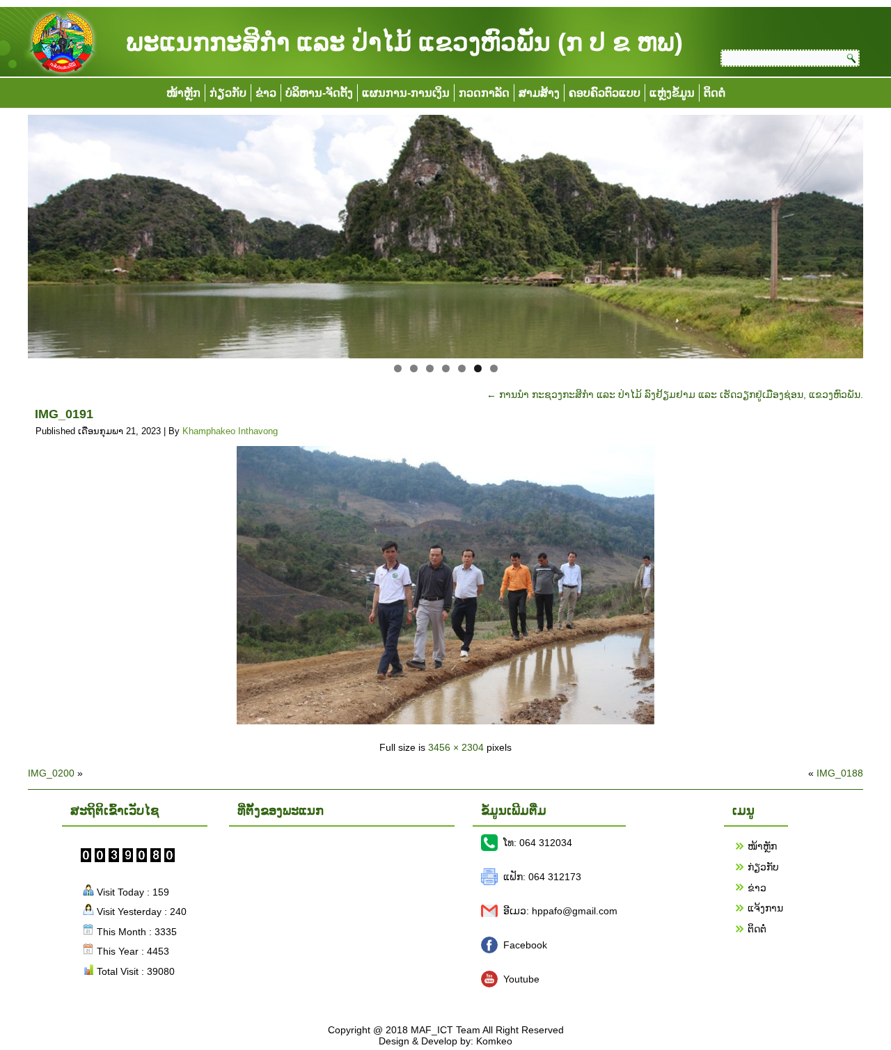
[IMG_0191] (445, 720)
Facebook (525, 944)
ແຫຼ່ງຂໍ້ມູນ (672, 93)
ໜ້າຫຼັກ (183, 93)
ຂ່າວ (265, 93)
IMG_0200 (51, 773)
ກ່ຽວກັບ (228, 93)
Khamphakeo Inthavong (230, 431)
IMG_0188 (840, 773)
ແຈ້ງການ (765, 908)
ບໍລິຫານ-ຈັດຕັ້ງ (319, 93)
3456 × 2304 (456, 747)
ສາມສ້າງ (539, 93)
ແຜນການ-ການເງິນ (406, 93)
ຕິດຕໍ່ (714, 93)
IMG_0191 (64, 414)
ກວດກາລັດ (484, 93)
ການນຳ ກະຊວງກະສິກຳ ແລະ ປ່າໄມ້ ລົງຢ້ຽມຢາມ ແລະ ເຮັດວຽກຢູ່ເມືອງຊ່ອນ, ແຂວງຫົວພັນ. (675, 394)
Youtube (521, 979)
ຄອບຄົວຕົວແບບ (604, 93)
